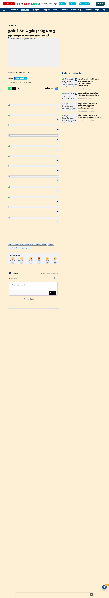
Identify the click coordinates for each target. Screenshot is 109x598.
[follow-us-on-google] (56, 88)
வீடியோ (98, 10)
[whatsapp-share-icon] (9, 89)
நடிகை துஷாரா (26, 248)
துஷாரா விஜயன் (29, 244)
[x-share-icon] (14, 89)
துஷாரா (11, 244)
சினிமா (64, 10)
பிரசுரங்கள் (84, 4)
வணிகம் (88, 10)
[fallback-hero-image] (69, 82)
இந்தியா (46, 10)
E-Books (72, 4)
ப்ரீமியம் (25, 10)
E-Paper (62, 4)
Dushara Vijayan (19, 244)
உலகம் (55, 10)
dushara (44, 244)
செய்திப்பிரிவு (21, 78)
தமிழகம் (36, 10)
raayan (37, 244)
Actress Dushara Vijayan (14, 248)
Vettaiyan (51, 244)
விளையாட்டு (76, 10)
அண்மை (14, 10)
